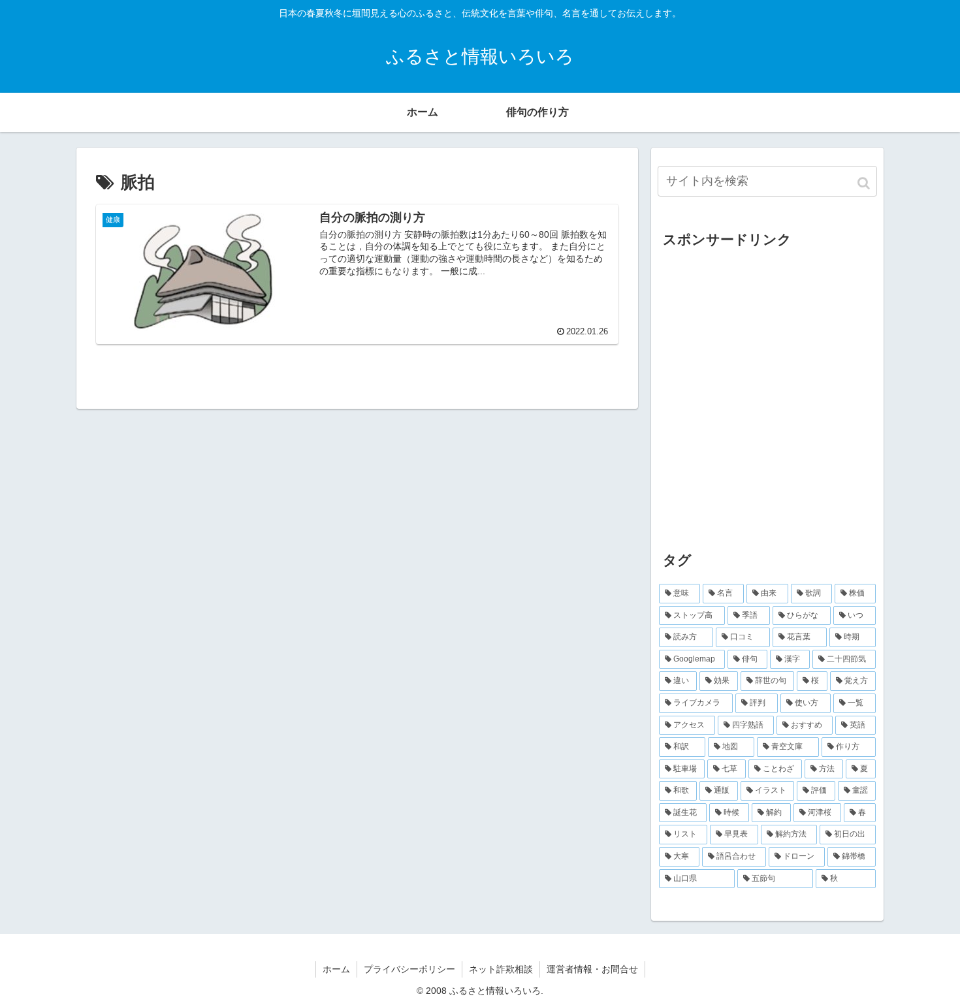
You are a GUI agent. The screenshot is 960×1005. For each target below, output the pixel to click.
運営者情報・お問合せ (592, 969)
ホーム (336, 969)
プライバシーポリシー (409, 969)
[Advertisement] (767, 404)
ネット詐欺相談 (501, 969)
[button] (864, 183)
